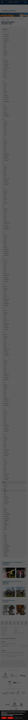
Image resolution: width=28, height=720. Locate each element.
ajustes (11, 715)
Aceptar (4, 717)
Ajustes (16, 717)
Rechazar (10, 717)
